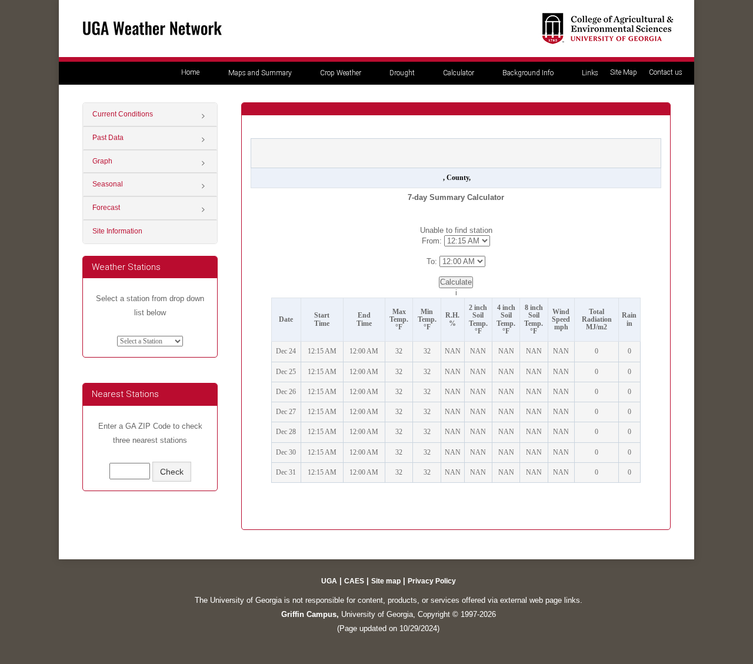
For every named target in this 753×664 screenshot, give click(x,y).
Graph (102, 161)
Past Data (108, 138)
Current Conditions (122, 114)
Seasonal (107, 184)
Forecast (106, 207)
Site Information (117, 231)
